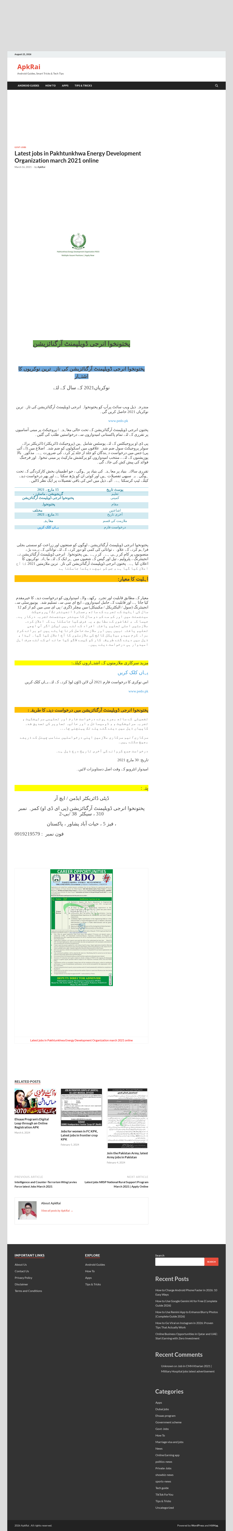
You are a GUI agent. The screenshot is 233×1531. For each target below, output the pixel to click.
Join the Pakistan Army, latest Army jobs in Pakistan (127, 1155)
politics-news (163, 1461)
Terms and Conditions (28, 1290)
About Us (21, 1264)
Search (159, 1255)
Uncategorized (164, 1507)
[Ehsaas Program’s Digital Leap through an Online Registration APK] (35, 1102)
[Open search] (216, 86)
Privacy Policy (23, 1277)
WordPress (197, 1525)
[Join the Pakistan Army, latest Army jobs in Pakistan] (127, 1119)
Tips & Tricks (83, 85)
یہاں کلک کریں (48, 527)
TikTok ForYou (164, 1494)
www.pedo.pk (138, 691)
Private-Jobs (163, 1468)
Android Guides (28, 85)
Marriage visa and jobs (169, 1442)
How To (50, 85)
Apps (65, 85)
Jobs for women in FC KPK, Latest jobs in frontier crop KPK (79, 1135)
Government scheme (168, 1422)
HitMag (213, 1525)
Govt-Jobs (20, 147)
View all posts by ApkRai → (57, 1210)
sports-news (163, 1481)
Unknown (167, 1366)
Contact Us (22, 1271)
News (159, 1448)
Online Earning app (167, 1455)
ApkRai (28, 66)
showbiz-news (164, 1474)
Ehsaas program (165, 1415)
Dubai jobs (162, 1409)
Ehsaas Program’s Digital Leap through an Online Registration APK (32, 1123)
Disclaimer (21, 1284)
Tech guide (162, 1488)
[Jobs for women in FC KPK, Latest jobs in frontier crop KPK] (81, 1108)
